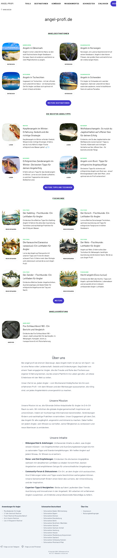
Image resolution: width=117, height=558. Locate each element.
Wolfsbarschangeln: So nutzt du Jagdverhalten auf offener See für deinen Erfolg (96, 132)
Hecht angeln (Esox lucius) (93, 274)
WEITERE (58, 301)
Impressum (87, 511)
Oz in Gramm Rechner (11, 518)
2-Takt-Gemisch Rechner (12, 513)
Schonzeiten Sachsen (51, 525)
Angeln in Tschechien (33, 77)
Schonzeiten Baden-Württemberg (55, 511)
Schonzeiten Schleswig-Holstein (55, 540)
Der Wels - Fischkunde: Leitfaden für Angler (92, 244)
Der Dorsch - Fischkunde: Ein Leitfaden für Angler (94, 215)
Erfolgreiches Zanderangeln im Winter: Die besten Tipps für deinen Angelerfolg (38, 164)
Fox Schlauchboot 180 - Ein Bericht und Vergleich (36, 328)
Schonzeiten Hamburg (51, 530)
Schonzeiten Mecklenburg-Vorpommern (57, 535)
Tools (28, 4)
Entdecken (11, 64)
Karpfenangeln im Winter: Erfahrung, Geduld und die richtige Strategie (36, 132)
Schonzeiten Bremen (51, 516)
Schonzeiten (89, 4)
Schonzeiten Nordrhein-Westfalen (55, 523)
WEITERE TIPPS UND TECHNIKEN (58, 187)
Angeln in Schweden (90, 77)
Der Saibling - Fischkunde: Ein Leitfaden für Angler (38, 215)
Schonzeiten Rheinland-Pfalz (54, 542)
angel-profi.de (7, 9)
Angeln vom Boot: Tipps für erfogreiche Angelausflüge (94, 163)
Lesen (11, 145)
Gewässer (56, 4)
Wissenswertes (71, 4)
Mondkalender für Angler (12, 511)
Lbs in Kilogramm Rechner (13, 521)
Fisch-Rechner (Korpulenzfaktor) (15, 516)
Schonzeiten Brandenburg (53, 518)
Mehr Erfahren (11, 229)
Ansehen (11, 342)
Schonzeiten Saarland (51, 537)
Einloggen (103, 4)
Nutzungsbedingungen (91, 513)
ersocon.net (64, 553)
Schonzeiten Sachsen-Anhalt (54, 528)
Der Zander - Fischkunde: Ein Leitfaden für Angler (37, 276)
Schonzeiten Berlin (50, 521)
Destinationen (41, 4)
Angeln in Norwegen (90, 48)
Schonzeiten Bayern (50, 513)
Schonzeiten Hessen (51, 533)
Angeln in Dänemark (33, 48)
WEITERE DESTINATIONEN (58, 103)
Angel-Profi (7, 4)
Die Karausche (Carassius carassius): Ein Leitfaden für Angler (37, 246)
